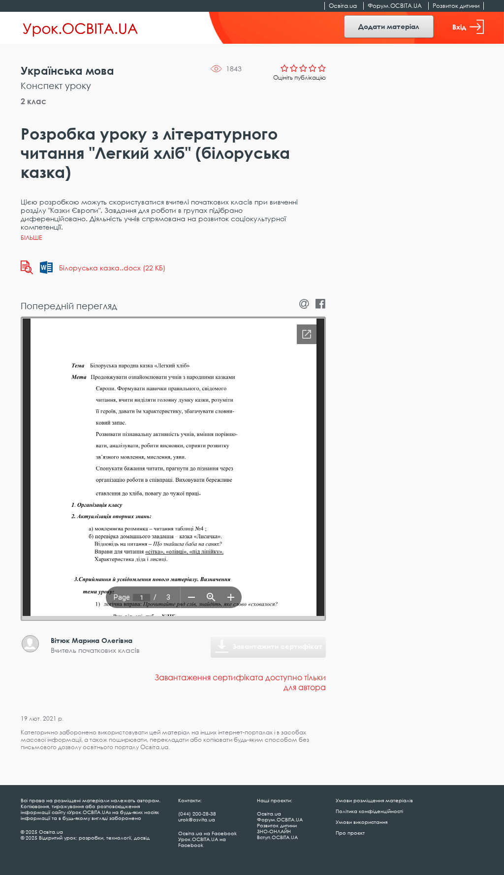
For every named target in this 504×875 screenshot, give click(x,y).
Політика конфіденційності (369, 811)
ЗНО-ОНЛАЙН (274, 831)
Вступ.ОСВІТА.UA (277, 837)
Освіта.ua (343, 5)
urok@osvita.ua (196, 819)
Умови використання (361, 822)
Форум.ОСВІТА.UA (395, 5)
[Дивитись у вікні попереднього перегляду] (27, 267)
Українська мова (67, 70)
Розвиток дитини (456, 5)
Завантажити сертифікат (277, 646)
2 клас (33, 101)
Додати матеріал (388, 26)
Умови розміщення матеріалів (374, 800)
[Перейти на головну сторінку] (80, 28)
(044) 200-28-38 (197, 814)
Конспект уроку (56, 85)
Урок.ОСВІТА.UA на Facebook (202, 842)
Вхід (459, 27)
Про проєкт (350, 833)
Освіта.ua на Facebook (207, 833)
